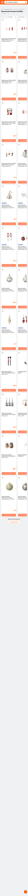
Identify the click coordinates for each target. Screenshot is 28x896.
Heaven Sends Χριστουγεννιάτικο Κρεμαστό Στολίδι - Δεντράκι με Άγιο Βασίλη (8, 206)
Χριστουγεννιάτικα (8, 9)
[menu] (2, 2)
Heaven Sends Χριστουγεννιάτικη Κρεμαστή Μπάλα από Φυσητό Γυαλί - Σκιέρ (7, 289)
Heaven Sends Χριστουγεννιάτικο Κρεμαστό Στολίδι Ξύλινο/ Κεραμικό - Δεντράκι (8, 331)
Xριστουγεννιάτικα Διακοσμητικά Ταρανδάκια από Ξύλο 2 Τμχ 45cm (9, 455)
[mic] (26, 2)
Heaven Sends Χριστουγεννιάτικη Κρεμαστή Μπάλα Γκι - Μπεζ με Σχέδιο (7, 497)
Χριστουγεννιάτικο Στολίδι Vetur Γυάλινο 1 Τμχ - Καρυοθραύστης (9, 81)
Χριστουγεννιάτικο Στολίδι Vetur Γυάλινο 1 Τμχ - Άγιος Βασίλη (9, 122)
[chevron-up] (25, 891)
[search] (6, 2)
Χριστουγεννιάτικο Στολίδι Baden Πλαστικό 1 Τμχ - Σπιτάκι (9, 164)
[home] (2, 9)
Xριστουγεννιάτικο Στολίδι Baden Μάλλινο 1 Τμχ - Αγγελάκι (9, 39)
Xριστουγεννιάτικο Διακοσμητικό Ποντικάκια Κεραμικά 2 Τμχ (8, 414)
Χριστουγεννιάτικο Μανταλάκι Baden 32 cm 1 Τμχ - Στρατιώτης (8, 372)
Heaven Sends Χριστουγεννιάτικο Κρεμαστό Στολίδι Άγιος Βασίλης (8, 247)
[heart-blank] (3, 20)
